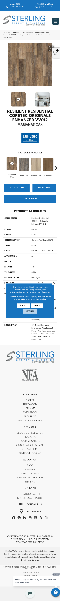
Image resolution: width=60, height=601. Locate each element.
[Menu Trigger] (55, 21)
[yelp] (41, 518)
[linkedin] (35, 518)
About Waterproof (24, 32)
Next (55, 97)
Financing (44, 188)
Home (5, 32)
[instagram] (30, 518)
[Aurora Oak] (36, 164)
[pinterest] (19, 518)
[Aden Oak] (24, 164)
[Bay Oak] (48, 164)
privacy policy (31, 296)
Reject (37, 306)
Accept (23, 306)
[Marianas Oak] (12, 163)
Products (36, 32)
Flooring (12, 32)
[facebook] (14, 518)
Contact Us (17, 188)
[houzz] (25, 518)
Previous (4, 97)
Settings (30, 311)
